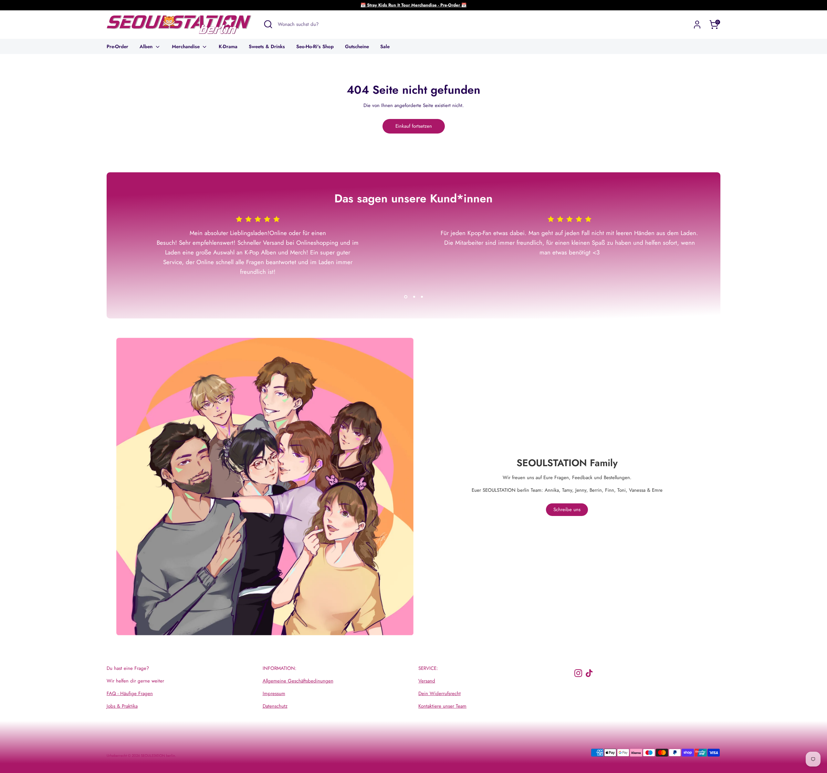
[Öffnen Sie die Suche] (268, 24)
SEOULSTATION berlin (158, 755)
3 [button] (422, 297)
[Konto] (697, 24)
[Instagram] (578, 673)
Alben (147, 46)
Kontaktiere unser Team (442, 706)
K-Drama (228, 46)
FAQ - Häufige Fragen (130, 693)
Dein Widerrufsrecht (439, 693)
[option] (253, 253)
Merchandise (186, 46)
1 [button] (405, 296)
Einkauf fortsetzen (413, 126)
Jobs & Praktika (122, 706)
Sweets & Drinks (267, 46)
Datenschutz (275, 706)
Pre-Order (117, 46)
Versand (426, 680)
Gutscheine (357, 46)
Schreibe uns (567, 509)
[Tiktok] (589, 673)
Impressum (274, 693)
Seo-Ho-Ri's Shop (315, 46)
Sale (385, 46)
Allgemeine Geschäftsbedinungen (298, 680)
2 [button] (414, 297)
